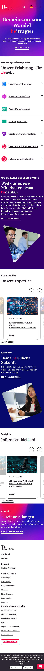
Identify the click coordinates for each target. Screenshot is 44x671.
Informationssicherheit (10, 631)
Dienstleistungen (8, 594)
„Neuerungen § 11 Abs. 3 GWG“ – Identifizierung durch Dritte (21, 483)
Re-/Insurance (7, 635)
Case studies (6, 598)
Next (39, 291)
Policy (21, 663)
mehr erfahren (22, 48)
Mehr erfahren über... (11, 377)
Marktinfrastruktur (9, 614)
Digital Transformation (10, 627)
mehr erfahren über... (11, 218)
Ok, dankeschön (16, 668)
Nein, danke (28, 668)
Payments (5, 622)
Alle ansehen (8, 342)
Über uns (4, 590)
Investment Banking (9, 610)
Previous (31, 291)
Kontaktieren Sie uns (12, 531)
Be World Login (10, 642)
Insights (4, 602)
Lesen (11, 335)
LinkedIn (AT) (6, 582)
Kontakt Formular (8, 568)
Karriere (4, 558)
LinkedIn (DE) (6, 578)
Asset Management (9, 618)
